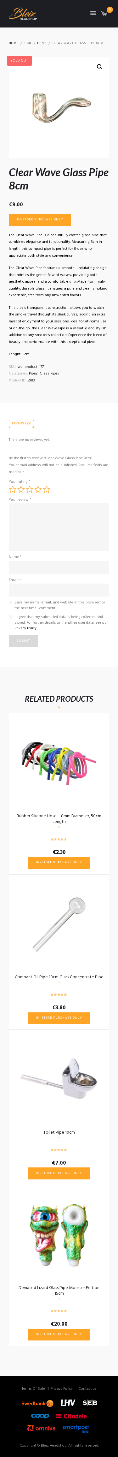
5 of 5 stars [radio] (46, 489)
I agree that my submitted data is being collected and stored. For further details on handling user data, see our (61, 622)
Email (15, 580)
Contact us (87, 1389)
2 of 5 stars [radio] (21, 489)
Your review (20, 500)
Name (15, 557)
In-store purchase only (59, 1018)
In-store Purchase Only (40, 219)
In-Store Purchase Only (59, 862)
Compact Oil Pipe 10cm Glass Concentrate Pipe (59, 977)
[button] (99, 67)
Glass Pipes (49, 373)
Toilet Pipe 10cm (59, 1132)
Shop (28, 43)
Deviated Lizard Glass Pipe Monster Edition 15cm (59, 1290)
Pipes (42, 43)
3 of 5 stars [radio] (29, 489)
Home (14, 43)
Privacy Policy (25, 628)
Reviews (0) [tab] (21, 423)
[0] (104, 15)
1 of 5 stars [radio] (12, 489)
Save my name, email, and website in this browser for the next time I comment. (59, 605)
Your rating (19, 482)
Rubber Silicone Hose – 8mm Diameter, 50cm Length (59, 818)
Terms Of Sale (33, 1389)
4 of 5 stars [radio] (38, 489)
